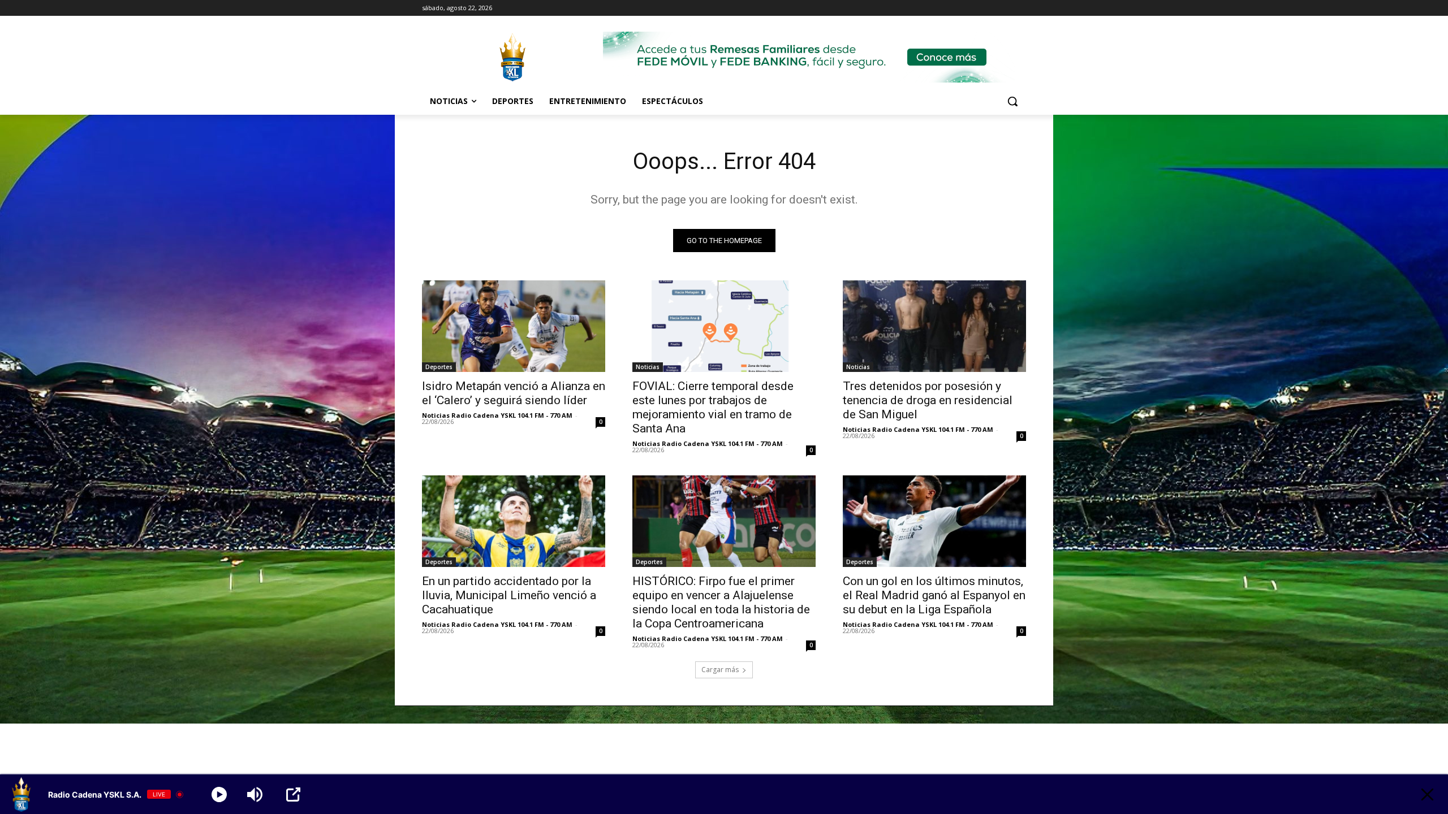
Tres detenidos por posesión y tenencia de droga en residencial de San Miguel (927, 400)
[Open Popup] (293, 794)
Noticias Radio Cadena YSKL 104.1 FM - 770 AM (497, 415)
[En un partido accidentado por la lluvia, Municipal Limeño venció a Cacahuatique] (513, 521)
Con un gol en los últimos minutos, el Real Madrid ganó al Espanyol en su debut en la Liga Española (934, 595)
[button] (1012, 101)
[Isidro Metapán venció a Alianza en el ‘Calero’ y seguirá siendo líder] (513, 326)
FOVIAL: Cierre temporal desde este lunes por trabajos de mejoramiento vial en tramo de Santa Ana (713, 407)
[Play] (219, 794)
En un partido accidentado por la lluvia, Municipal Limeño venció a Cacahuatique (509, 595)
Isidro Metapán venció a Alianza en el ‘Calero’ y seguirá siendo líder (513, 393)
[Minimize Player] (1427, 794)
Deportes (439, 367)
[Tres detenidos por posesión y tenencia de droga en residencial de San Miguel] (934, 326)
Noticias (648, 367)
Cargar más (720, 669)
